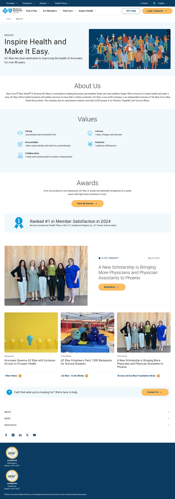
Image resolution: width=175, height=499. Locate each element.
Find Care (68, 11)
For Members (50, 11)
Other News (11, 375)
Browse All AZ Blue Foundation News (137, 375)
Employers (27, 3)
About (7, 412)
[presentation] (130, 49)
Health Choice (61, 3)
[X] (27, 435)
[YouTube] (34, 435)
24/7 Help (131, 11)
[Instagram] (13, 435)
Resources (10, 425)
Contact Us (153, 392)
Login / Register (155, 11)
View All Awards (85, 203)
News (7, 418)
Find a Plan (31, 11)
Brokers (43, 3)
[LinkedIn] (20, 435)
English (161, 3)
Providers (11, 3)
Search (145, 3)
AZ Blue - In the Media (72, 375)
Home (9, 19)
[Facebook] (6, 435)
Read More (109, 287)
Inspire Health (86, 11)
